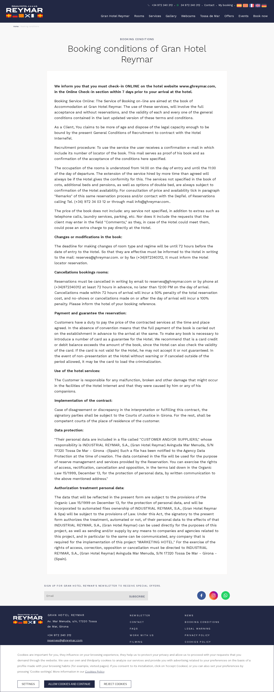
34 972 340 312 (190, 5)
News (189, 615)
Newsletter (140, 615)
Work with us (142, 635)
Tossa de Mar (210, 16)
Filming (136, 641)
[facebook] (201, 598)
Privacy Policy (197, 635)
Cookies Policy (95, 671)
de (265, 5)
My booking (225, 5)
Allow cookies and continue (69, 684)
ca (246, 5)
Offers (229, 16)
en (258, 5)
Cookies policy (198, 641)
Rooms (139, 16)
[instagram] (213, 599)
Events (243, 16)
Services (155, 16)
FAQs (134, 628)
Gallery (171, 16)
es (240, 5)
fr (252, 5)
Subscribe (137, 596)
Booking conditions (202, 622)
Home (15, 26)
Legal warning (198, 628)
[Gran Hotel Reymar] (24, 11)
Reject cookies (115, 684)
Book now (260, 16)
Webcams (188, 16)
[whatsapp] (225, 598)
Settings (28, 684)
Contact (209, 5)
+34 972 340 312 (162, 5)
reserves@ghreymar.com (65, 640)
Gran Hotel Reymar (115, 16)
